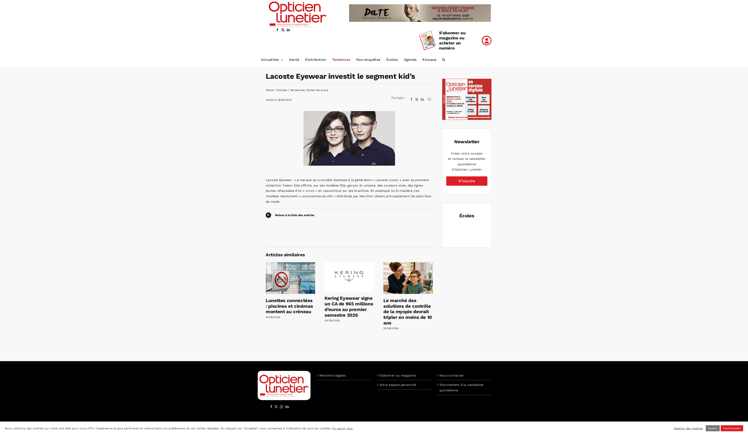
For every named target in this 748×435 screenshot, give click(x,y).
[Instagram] (280, 406)
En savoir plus (342, 428)
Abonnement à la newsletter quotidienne (461, 387)
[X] (417, 99)
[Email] (429, 99)
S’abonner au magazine (397, 375)
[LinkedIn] (422, 99)
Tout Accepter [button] (732, 428)
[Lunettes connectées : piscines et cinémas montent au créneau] (290, 264)
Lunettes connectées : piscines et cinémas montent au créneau (289, 306)
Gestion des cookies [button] (688, 428)
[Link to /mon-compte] (486, 40)
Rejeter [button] (712, 428)
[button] (443, 60)
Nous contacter (451, 375)
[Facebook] (411, 99)
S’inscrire (467, 181)
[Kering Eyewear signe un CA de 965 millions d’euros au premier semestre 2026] (349, 264)
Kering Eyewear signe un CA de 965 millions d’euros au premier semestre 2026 (349, 306)
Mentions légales (332, 375)
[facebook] (277, 29)
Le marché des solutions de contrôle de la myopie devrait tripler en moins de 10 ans (407, 312)
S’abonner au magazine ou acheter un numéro (452, 40)
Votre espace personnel (397, 385)
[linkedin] (288, 29)
